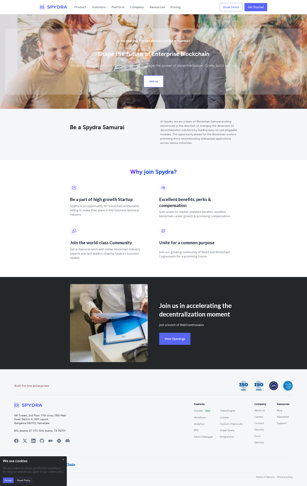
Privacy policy (285, 477)
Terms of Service (265, 477)
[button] (80, 7)
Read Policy (23, 480)
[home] (53, 7)
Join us (153, 81)
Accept (8, 480)
